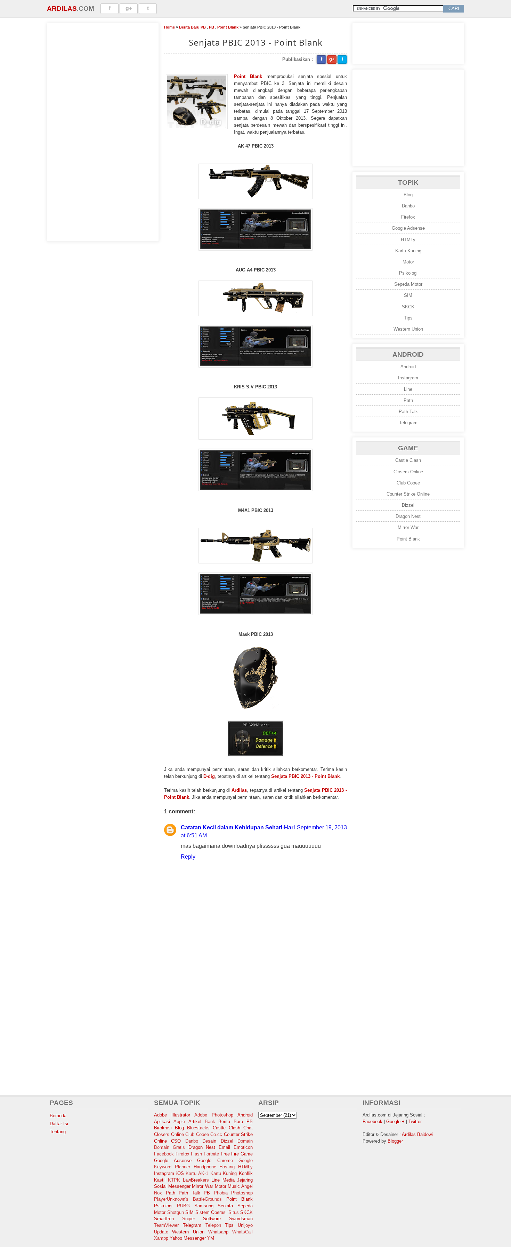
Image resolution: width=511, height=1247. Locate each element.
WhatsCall (242, 1231)
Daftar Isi (59, 1123)
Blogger (395, 1141)
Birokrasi (163, 1127)
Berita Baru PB (192, 27)
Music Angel (240, 1186)
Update (161, 1231)
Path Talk (408, 411)
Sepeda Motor (408, 284)
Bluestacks (198, 1127)
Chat (248, 1127)
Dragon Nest (408, 516)
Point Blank (227, 27)
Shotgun (175, 1212)
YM (210, 1238)
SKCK (408, 306)
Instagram (408, 377)
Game (247, 1154)
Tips (408, 318)
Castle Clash (408, 460)
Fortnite (211, 1154)
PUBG (183, 1205)
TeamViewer (166, 1225)
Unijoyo (245, 1225)
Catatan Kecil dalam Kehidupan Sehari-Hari (238, 827)
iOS (180, 1173)
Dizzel (408, 505)
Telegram (408, 422)
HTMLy (408, 239)
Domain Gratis (169, 1147)
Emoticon (243, 1147)
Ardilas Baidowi (417, 1134)
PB (211, 27)
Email (224, 1147)
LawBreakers (196, 1180)
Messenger (179, 1186)
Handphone (205, 1166)
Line (408, 389)
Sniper (188, 1218)
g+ (128, 8)
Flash (196, 1154)
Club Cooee (408, 483)
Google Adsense (408, 228)
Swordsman (241, 1218)
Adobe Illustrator (172, 1115)
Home (169, 27)
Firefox (408, 217)
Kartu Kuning (408, 250)
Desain (209, 1141)
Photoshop (242, 1192)
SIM (408, 295)
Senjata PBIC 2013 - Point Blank (305, 776)
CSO (176, 1141)
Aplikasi (162, 1121)
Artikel (194, 1121)
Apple (179, 1121)
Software (212, 1218)
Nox (158, 1192)
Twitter (415, 1121)
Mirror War (408, 527)
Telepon (213, 1225)
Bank (210, 1121)
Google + (395, 1121)
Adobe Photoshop (213, 1115)
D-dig (209, 776)
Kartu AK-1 (197, 1173)
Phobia (221, 1192)
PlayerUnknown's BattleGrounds (188, 1199)
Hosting (227, 1166)
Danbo (408, 205)
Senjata (225, 1205)
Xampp (161, 1238)
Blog (408, 194)
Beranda (58, 1115)
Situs (233, 1212)
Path (408, 400)
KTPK (174, 1180)
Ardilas (62, 8)
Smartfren (164, 1218)
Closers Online (408, 471)
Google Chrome (215, 1160)
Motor (408, 262)
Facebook (164, 1154)
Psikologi (408, 273)
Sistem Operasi (211, 1212)
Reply (188, 857)
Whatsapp (218, 1231)
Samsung (203, 1205)
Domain (245, 1141)
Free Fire (230, 1154)
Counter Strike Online (408, 494)
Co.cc (216, 1134)
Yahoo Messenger (188, 1238)
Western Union (408, 329)
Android (408, 366)
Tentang (58, 1131)
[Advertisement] (103, 131)
